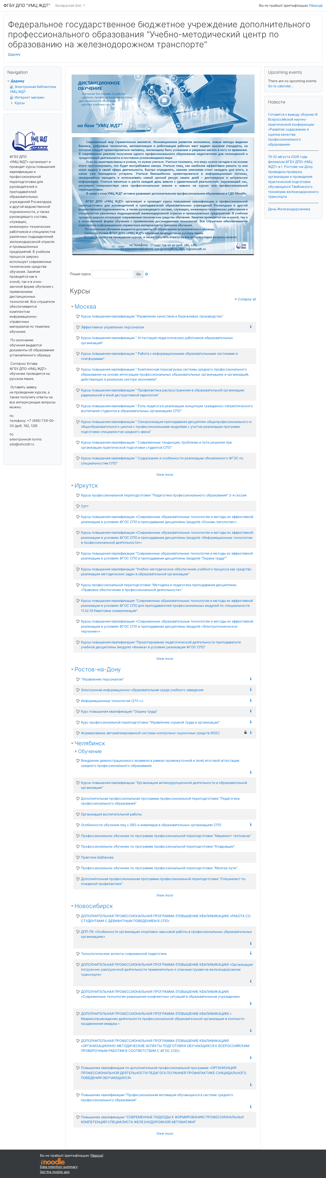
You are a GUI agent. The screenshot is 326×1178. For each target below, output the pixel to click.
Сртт (85, 506)
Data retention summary (59, 1167)
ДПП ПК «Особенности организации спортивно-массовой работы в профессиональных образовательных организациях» (166, 934)
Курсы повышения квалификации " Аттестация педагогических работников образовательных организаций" (157, 340)
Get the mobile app (55, 1172)
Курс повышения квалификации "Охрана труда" (119, 711)
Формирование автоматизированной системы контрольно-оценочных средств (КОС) (150, 733)
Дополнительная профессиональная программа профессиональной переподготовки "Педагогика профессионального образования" (160, 801)
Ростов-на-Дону (98, 669)
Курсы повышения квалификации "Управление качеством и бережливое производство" (152, 316)
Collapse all (247, 299)
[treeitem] (32, 81)
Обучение (90, 751)
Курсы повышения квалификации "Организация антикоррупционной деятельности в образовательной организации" (164, 785)
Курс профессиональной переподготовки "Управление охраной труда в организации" (150, 722)
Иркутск (86, 485)
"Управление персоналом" (102, 679)
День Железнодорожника (289, 209)
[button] (147, 274)
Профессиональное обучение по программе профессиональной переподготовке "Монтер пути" (159, 868)
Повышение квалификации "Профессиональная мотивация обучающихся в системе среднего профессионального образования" (157, 1097)
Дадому (14, 54)
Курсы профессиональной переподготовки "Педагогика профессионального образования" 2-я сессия (163, 495)
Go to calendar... (280, 86)
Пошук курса (80, 274)
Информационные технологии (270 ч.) (112, 701)
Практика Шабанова (97, 857)
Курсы (20, 103)
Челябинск (90, 743)
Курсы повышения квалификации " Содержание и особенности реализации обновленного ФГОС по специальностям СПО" (162, 460)
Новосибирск (94, 905)
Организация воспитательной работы (111, 814)
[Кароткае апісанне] (251, 327)
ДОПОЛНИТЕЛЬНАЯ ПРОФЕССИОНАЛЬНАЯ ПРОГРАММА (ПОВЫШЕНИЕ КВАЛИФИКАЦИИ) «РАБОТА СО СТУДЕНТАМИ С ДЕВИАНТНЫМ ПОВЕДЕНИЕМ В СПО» (165, 918)
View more (164, 474)
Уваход (315, 5)
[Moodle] (52, 1161)
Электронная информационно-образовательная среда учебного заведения (142, 690)
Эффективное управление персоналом (112, 327)
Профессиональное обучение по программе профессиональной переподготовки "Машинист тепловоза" (166, 836)
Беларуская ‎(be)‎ (68, 5)
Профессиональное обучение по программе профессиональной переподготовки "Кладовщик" (158, 846)
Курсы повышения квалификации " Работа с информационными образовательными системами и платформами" (159, 356)
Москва (85, 306)
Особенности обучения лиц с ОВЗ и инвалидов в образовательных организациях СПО (151, 825)
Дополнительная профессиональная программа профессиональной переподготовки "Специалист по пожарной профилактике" (163, 881)
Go (138, 274)
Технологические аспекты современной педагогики (124, 954)
